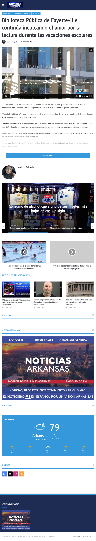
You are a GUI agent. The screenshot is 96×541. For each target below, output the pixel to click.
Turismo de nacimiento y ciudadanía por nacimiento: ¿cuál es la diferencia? (79, 302)
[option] (48, 208)
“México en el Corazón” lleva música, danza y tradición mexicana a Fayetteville (16, 302)
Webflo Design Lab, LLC (86, 536)
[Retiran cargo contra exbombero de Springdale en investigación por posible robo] (48, 289)
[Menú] (3, 6)
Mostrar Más (47, 155)
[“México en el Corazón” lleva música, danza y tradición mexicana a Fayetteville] (16, 290)
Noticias (36, 13)
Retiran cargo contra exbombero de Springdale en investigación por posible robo (47, 302)
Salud (48, 196)
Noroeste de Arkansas (22, 13)
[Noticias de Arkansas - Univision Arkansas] (15, 5)
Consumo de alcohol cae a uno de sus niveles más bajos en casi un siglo (48, 208)
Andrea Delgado (12, 42)
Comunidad (7, 13)
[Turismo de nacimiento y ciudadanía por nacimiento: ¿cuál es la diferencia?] (80, 289)
